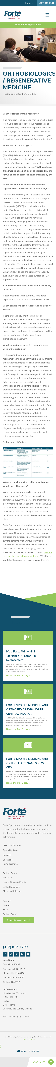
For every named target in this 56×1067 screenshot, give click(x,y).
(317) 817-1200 (46, 3)
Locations (7, 859)
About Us (7, 877)
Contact (7, 901)
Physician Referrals (12, 891)
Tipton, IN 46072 (11, 982)
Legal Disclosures (28, 1039)
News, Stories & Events (14, 882)
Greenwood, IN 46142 (14, 969)
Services (7, 855)
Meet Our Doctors (12, 845)
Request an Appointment (28, 24)
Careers (6, 905)
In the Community (11, 887)
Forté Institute (10, 864)
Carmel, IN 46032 (11, 964)
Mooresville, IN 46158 (14, 973)
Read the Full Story (17, 675)
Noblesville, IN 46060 (13, 977)
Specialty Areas (10, 850)
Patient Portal (10, 914)
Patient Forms (10, 873)
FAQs (5, 909)
